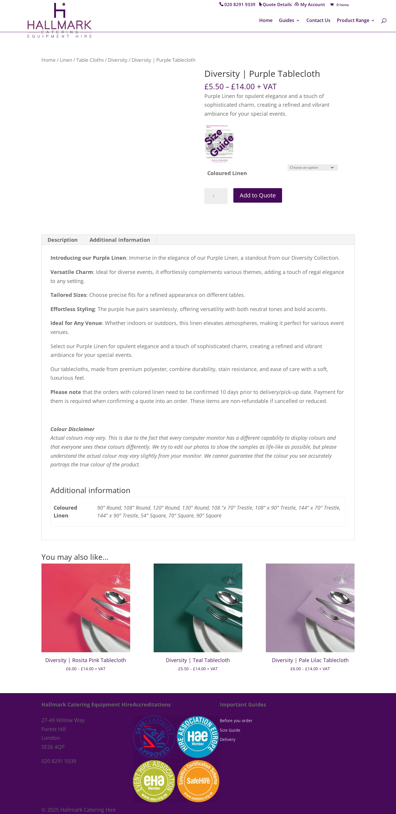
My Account (312, 5)
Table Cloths (90, 60)
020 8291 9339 (239, 5)
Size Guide (230, 730)
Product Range (353, 20)
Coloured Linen (227, 173)
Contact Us (318, 20)
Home (266, 20)
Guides (286, 20)
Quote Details (277, 5)
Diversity (118, 60)
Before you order (236, 720)
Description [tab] (63, 239)
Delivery (227, 739)
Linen (66, 60)
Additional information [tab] (120, 239)
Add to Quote (258, 195)
